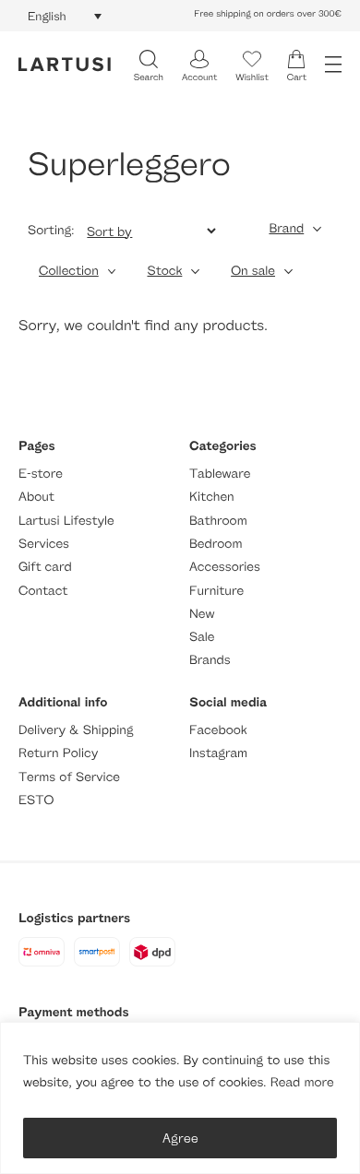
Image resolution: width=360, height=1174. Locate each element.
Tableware (219, 473)
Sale (202, 637)
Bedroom (215, 543)
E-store (40, 473)
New (201, 614)
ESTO (36, 800)
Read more (302, 1082)
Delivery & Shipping (75, 730)
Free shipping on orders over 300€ (268, 13)
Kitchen (211, 496)
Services (43, 543)
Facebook (218, 730)
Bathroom (218, 520)
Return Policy (58, 753)
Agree (180, 1137)
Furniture (216, 591)
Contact (42, 591)
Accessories (224, 567)
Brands (210, 660)
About (36, 496)
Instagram (218, 753)
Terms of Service (69, 777)
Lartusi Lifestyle (66, 520)
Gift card (45, 567)
